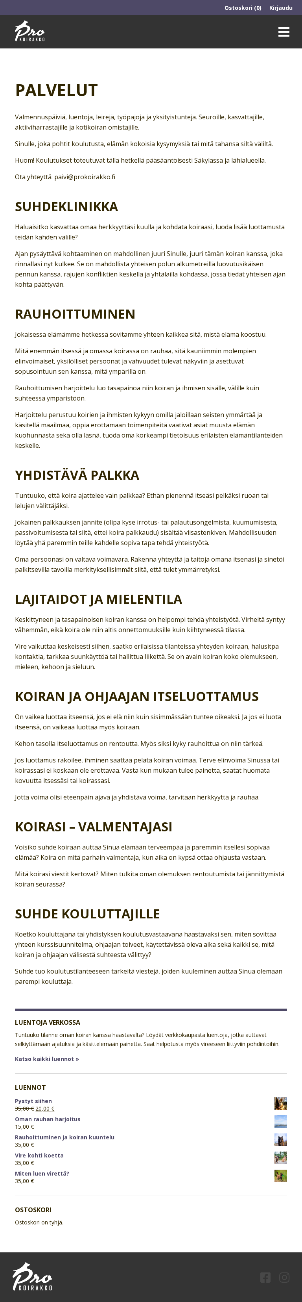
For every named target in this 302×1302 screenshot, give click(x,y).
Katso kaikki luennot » (47, 1059)
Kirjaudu (281, 7)
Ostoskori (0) (243, 7)
